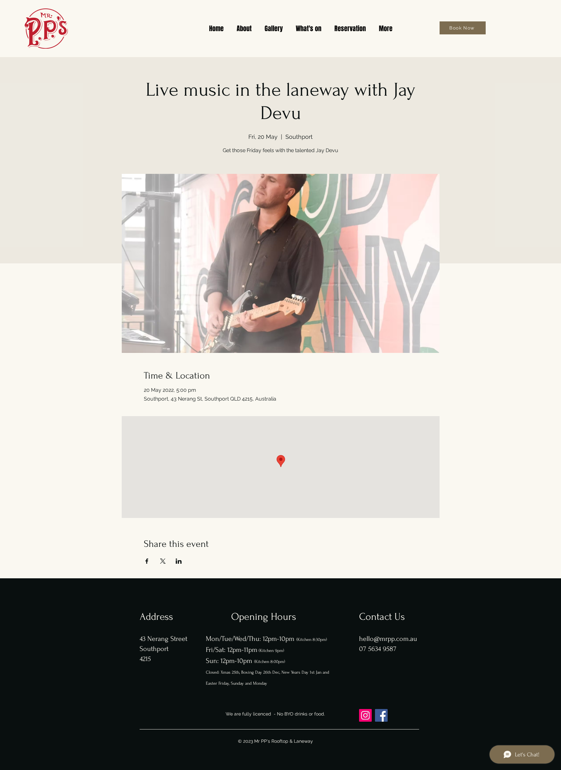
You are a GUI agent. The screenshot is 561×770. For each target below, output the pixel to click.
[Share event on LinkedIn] (179, 561)
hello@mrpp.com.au (388, 639)
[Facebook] (381, 715)
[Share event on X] (163, 561)
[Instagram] (365, 715)
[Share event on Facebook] (147, 561)
